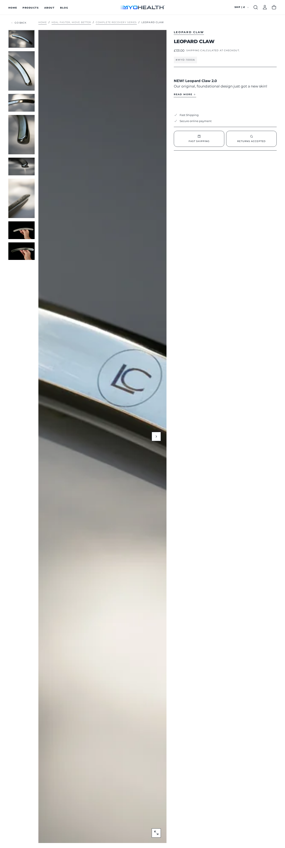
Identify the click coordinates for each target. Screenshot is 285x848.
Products (31, 7)
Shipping (193, 50)
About (49, 7)
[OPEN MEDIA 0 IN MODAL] (156, 833)
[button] (255, 7)
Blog (64, 7)
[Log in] (264, 7)
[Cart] (274, 7)
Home (12, 7)
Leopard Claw (189, 32)
